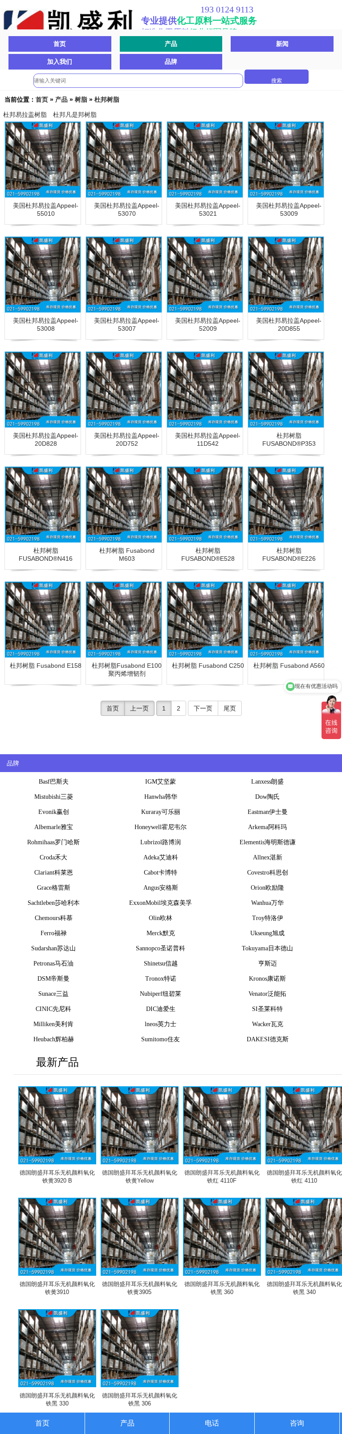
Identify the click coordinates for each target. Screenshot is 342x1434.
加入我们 (59, 61)
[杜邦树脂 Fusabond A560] (286, 619)
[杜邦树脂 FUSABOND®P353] (286, 389)
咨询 (297, 1423)
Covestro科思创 (267, 872)
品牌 (171, 61)
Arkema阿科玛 (267, 827)
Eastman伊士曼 (268, 812)
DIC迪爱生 (160, 1009)
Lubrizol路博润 (160, 842)
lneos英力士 (160, 1024)
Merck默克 (161, 933)
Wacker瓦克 (267, 1024)
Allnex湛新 (267, 857)
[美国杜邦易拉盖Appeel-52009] (205, 274)
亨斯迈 (267, 963)
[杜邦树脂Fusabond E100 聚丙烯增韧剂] (124, 619)
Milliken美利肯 (53, 1024)
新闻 (282, 43)
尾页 (230, 708)
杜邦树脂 (106, 99)
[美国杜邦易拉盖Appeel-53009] (286, 159)
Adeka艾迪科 (160, 857)
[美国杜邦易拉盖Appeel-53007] (124, 274)
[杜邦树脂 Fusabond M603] (124, 504)
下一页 (203, 708)
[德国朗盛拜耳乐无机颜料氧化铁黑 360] (222, 1237)
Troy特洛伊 (267, 918)
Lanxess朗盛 (267, 781)
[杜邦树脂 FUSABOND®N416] (43, 504)
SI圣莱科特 (267, 1009)
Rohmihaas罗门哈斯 (53, 842)
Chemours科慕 (54, 918)
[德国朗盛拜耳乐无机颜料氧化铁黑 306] (140, 1348)
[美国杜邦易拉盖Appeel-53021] (205, 159)
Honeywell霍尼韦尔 (160, 827)
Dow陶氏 (267, 796)
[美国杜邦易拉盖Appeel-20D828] (43, 389)
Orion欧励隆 (267, 887)
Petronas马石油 (53, 963)
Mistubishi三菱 (53, 796)
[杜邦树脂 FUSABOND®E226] (286, 504)
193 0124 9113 (226, 9)
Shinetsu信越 (161, 963)
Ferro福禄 (54, 933)
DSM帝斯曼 (53, 978)
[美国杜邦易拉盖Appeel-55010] (43, 159)
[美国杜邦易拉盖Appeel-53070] (124, 159)
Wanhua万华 (267, 903)
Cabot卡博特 (160, 872)
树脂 (81, 99)
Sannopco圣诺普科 (160, 948)
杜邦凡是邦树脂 (75, 114)
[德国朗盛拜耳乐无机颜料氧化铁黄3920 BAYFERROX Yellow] (57, 1125)
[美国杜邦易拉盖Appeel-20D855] (286, 274)
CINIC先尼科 (53, 1009)
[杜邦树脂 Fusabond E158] (43, 619)
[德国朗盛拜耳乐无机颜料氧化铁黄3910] (57, 1237)
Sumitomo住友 (160, 1039)
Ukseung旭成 (267, 933)
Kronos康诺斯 (267, 978)
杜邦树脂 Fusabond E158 (45, 665)
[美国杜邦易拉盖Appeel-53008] (43, 274)
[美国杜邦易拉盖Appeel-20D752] (124, 389)
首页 (59, 43)
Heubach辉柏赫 (53, 1039)
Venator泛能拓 (267, 993)
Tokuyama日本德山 (267, 948)
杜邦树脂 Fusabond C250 (208, 665)
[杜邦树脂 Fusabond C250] (205, 619)
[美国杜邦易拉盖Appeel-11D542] (205, 389)
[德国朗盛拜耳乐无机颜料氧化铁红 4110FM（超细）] (222, 1125)
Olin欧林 (160, 918)
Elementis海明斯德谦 (268, 842)
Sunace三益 (53, 993)
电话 (212, 1423)
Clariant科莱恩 (53, 872)
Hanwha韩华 (160, 796)
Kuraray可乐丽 (160, 812)
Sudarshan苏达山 (53, 948)
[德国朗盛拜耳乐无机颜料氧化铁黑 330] (57, 1348)
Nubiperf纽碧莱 (160, 993)
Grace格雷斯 (53, 887)
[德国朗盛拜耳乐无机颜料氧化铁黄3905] (140, 1237)
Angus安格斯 (160, 887)
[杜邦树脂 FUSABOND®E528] (205, 504)
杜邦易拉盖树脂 (25, 114)
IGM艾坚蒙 (160, 781)
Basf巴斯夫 (54, 781)
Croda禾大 (53, 857)
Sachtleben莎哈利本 (54, 903)
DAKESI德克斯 (268, 1039)
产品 (171, 43)
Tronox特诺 (160, 978)
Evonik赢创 (53, 812)
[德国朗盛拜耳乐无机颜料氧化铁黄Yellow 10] (140, 1125)
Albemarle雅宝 (53, 827)
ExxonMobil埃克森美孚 (160, 903)
